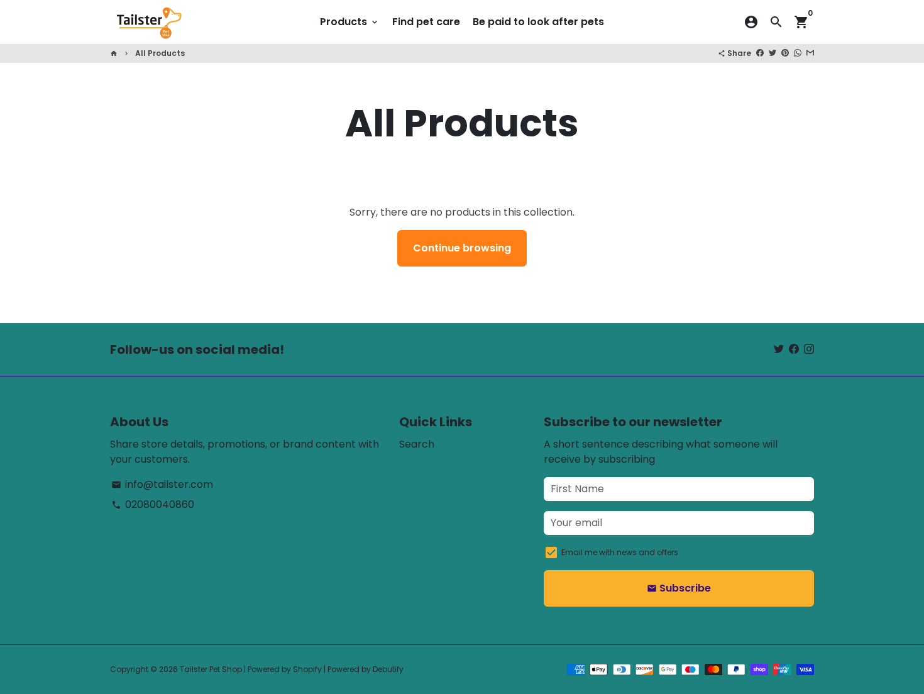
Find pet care (426, 21)
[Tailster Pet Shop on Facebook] (794, 349)
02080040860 (152, 504)
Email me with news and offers (619, 552)
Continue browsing (462, 248)
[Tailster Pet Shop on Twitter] (779, 349)
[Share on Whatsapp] (797, 53)
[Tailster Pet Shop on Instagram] (809, 349)
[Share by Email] (810, 53)
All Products (160, 53)
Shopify (307, 669)
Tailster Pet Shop (211, 669)
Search (416, 444)
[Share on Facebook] (760, 53)
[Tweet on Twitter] (772, 53)
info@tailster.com (162, 484)
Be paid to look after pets (538, 21)
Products (350, 21)
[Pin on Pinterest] (785, 53)
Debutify (388, 669)
